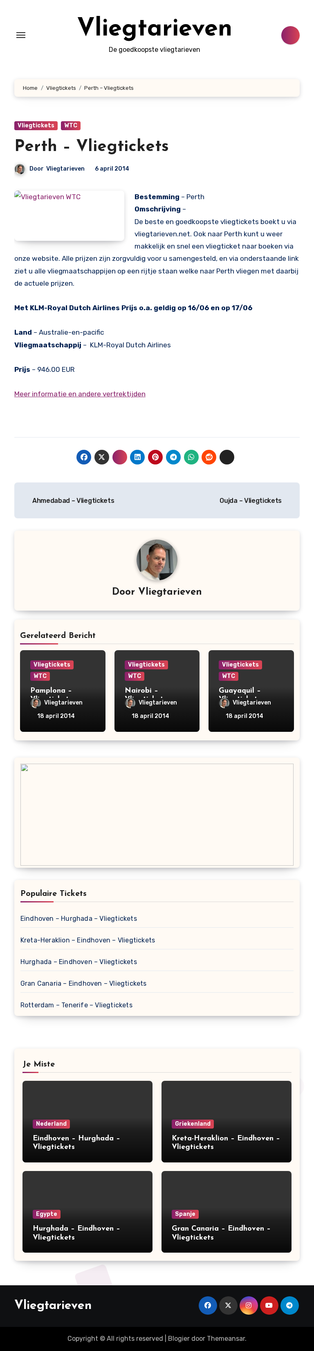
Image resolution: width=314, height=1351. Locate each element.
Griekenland (193, 1123)
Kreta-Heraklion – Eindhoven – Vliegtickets (87, 940)
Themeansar (226, 1338)
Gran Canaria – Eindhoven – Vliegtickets (83, 983)
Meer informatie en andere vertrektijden (80, 394)
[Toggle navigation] (20, 35)
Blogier (179, 1338)
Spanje (185, 1214)
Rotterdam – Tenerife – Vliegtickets (76, 1005)
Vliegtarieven (154, 29)
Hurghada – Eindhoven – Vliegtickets (78, 962)
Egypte (46, 1214)
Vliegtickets (36, 125)
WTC (70, 125)
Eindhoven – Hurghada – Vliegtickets (78, 918)
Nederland (51, 1123)
